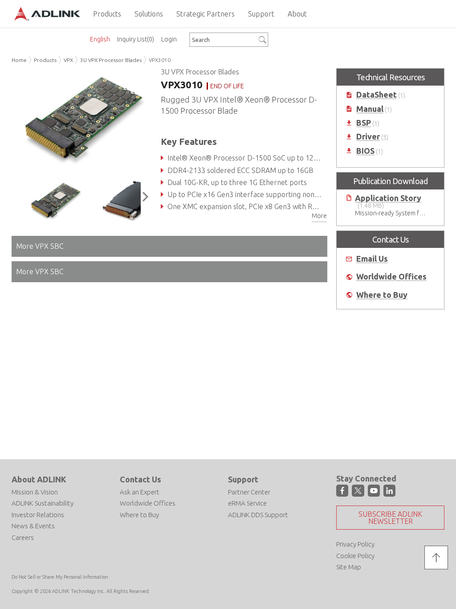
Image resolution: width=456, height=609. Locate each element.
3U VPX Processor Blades (111, 60)
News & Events (33, 526)
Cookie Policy (355, 556)
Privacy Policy (355, 544)
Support (243, 479)
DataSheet (376, 95)
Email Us (372, 259)
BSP (363, 123)
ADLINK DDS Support (258, 514)
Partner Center (249, 492)
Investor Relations (38, 514)
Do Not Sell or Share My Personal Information (60, 577)
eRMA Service (247, 503)
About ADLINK (39, 479)
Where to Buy (381, 295)
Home (19, 60)
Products (45, 60)
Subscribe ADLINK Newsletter (390, 517)
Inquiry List (135, 39)
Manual (369, 109)
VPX (68, 60)
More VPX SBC (40, 246)
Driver (368, 136)
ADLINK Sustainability (42, 503)
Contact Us (140, 479)
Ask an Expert (139, 492)
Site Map (348, 567)
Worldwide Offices (391, 276)
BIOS (365, 151)
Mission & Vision (35, 492)
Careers (23, 537)
